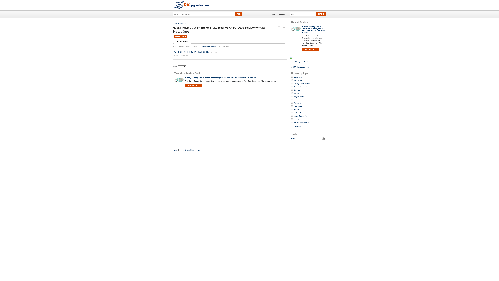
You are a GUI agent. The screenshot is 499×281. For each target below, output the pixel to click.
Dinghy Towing (299, 96)
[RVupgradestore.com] (192, 5)
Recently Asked (209, 46)
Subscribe (180, 36)
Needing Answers (192, 46)
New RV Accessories (301, 122)
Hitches (296, 109)
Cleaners (297, 90)
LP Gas (296, 119)
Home (175, 150)
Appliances (298, 77)
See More (297, 126)
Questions (182, 41)
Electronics (298, 103)
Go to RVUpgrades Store (299, 61)
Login (272, 14)
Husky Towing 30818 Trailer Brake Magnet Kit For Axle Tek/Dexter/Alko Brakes (220, 77)
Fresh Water (298, 106)
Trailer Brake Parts (179, 23)
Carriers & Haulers (300, 87)
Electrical (297, 100)
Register (282, 14)
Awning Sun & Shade (302, 83)
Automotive (298, 80)
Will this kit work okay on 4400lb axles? (191, 51)
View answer (215, 52)
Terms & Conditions (187, 150)
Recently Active (224, 46)
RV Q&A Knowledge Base (299, 67)
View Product (193, 85)
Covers (296, 93)
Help (293, 138)
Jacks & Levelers (300, 113)
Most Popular (178, 46)
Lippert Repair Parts (301, 116)
